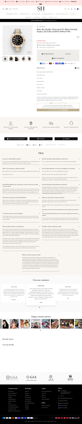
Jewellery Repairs (12, 409)
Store (44, 17)
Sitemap (27, 407)
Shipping (10, 397)
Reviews (27, 393)
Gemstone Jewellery (62, 14)
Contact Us (52, 17)
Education (37, 17)
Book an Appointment (46, 391)
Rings (73, 14)
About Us (27, 391)
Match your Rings (12, 395)
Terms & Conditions (46, 405)
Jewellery (28, 17)
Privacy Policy (45, 407)
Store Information (45, 399)
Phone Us (44, 397)
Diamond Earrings (47, 14)
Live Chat (44, 393)
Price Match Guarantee (13, 407)
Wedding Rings (24, 14)
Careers (27, 405)
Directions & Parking (62, 400)
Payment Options (12, 401)
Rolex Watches (36, 14)
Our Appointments (12, 405)
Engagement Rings (11, 14)
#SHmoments (28, 397)
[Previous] (4, 40)
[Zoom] (17, 40)
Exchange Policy (11, 399)
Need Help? (11, 391)
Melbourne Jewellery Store (14, 411)
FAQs (9, 403)
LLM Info (27, 409)
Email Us (43, 395)
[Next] (31, 40)
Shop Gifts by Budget (29, 403)
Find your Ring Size (12, 393)
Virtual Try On (28, 399)
